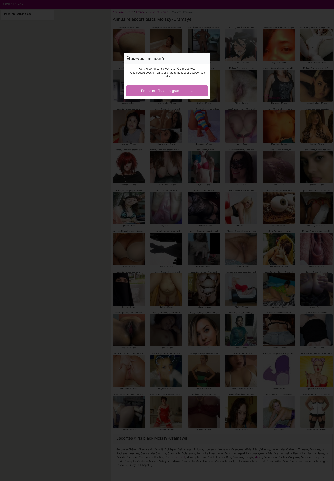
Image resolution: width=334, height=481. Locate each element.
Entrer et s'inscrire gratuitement (167, 91)
